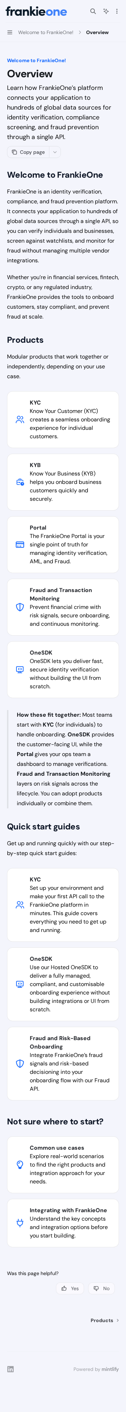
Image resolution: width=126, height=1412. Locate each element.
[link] (63, 419)
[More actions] (116, 11)
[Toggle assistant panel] (106, 11)
